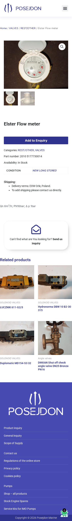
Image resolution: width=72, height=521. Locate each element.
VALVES (13, 28)
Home (3, 28)
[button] (65, 8)
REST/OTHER (28, 28)
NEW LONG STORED (45, 170)
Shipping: (10, 182)
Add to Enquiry (36, 140)
